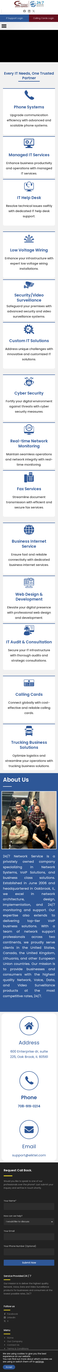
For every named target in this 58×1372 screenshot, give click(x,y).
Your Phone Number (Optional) (20, 1246)
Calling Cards (29, 694)
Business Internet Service (29, 544)
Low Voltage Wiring (29, 250)
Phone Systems (29, 107)
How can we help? (13, 1215)
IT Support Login (14, 18)
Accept (9, 1367)
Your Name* (10, 1200)
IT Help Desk (29, 197)
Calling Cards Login (43, 18)
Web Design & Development (29, 597)
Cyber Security (29, 393)
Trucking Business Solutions (29, 745)
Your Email (9, 1231)
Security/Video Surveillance (29, 297)
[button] (4, 26)
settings (39, 1361)
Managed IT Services (29, 155)
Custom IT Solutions (29, 340)
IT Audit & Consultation (29, 642)
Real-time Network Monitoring (29, 443)
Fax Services (29, 489)
